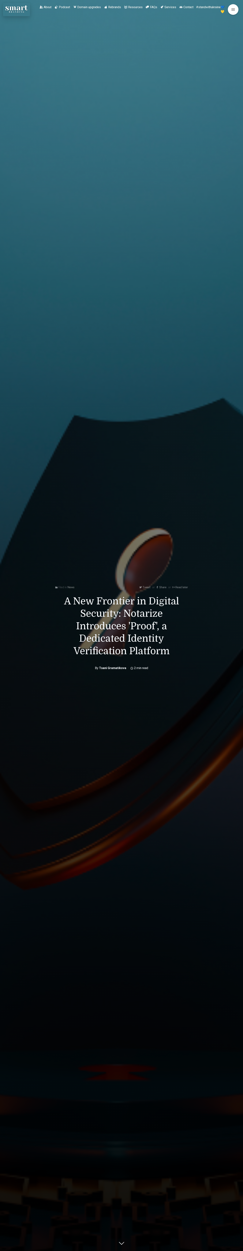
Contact (188, 7)
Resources (135, 7)
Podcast (64, 7)
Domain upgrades (89, 7)
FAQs (153, 7)
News (71, 587)
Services (170, 7)
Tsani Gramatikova (112, 668)
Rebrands (114, 7)
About (47, 7)
